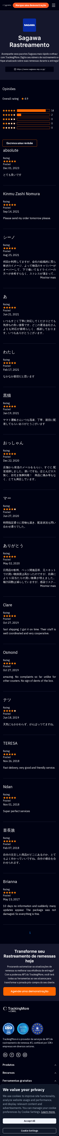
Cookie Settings (29, 1130)
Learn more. (48, 1112)
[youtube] (25, 1054)
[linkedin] (5, 1054)
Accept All (29, 1120)
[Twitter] (18, 1054)
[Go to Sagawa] (29, 24)
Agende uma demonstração (30, 991)
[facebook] (11, 1054)
